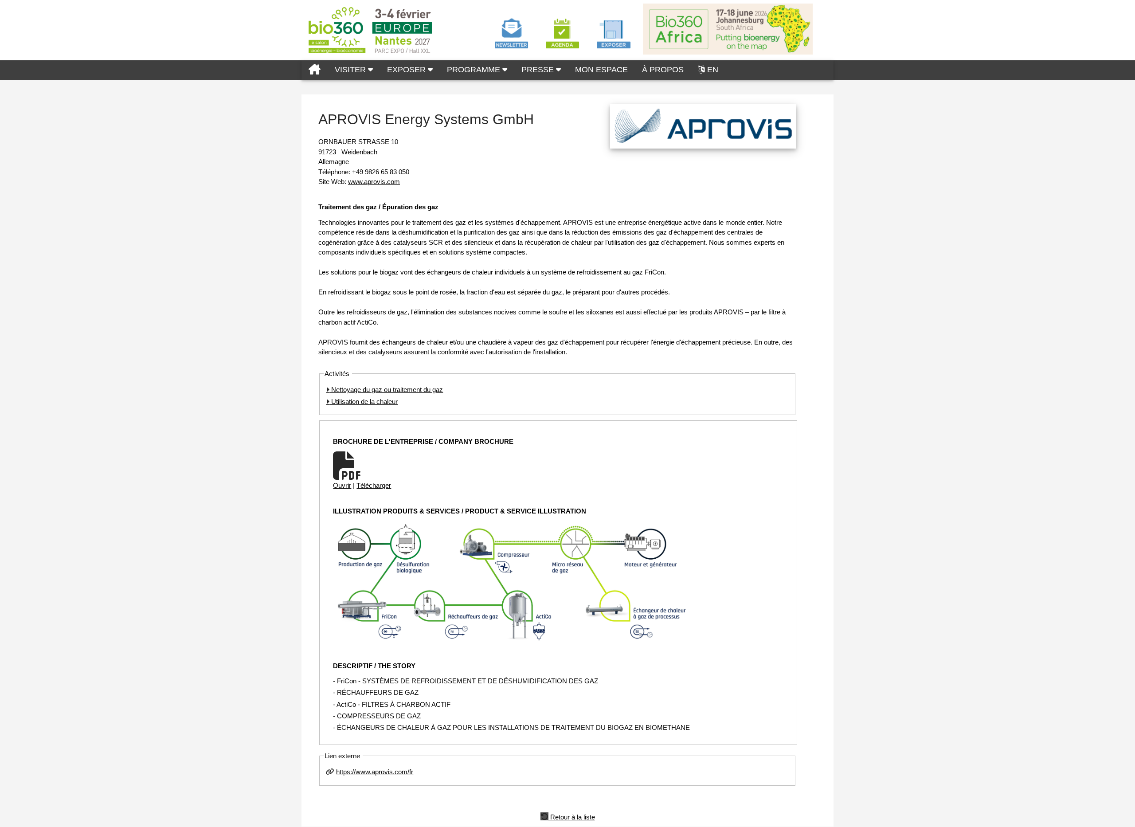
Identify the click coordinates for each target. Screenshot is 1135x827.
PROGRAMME (474, 69)
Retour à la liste (571, 816)
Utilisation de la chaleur (363, 401)
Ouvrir (342, 485)
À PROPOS (663, 69)
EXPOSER (407, 69)
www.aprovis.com (374, 181)
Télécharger (373, 485)
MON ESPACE (601, 69)
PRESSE (538, 69)
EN (712, 69)
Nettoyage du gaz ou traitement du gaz (386, 389)
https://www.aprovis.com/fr (374, 772)
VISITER (351, 69)
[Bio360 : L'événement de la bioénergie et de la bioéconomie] (314, 70)
